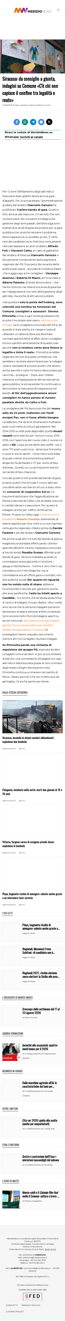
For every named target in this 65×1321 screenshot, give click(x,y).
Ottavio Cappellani (33, 1201)
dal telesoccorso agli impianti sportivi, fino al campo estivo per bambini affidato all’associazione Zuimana (31, 625)
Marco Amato (30, 1017)
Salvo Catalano (22, 105)
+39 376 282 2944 (37, 1263)
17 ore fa (12, 853)
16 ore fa (12, 748)
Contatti (12, 1305)
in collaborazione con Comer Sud (39, 1128)
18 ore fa (12, 905)
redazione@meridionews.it (35, 1257)
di (23, 1017)
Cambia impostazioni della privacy (32, 1285)
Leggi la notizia (28, 933)
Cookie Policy (15, 1311)
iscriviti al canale (31, 136)
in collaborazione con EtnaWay (38, 1165)
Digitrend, (6, 748)
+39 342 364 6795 (38, 1260)
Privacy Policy (31, 1305)
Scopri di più (50, 1249)
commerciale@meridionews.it (37, 1268)
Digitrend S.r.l (43, 1276)
